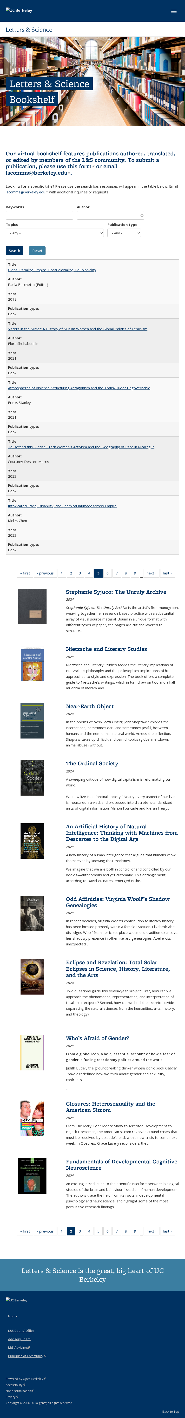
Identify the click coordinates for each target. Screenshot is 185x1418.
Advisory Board (19, 1339)
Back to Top (170, 1411)
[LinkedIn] (19, 1308)
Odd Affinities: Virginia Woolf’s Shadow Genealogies (118, 902)
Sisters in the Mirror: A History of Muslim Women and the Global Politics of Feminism (77, 328)
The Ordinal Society (92, 763)
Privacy (12, 1397)
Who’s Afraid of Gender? (97, 1038)
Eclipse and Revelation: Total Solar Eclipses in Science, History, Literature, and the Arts (118, 968)
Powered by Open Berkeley (26, 1379)
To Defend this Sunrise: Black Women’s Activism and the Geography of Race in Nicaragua (81, 446)
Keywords (15, 206)
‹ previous (47, 574)
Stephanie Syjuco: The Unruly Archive (116, 591)
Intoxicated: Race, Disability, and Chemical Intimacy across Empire (62, 505)
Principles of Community (27, 1356)
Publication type (122, 224)
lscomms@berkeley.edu (38, 172)
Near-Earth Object (90, 706)
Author (83, 206)
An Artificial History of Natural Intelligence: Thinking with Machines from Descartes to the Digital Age (122, 833)
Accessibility (15, 1385)
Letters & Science (29, 29)
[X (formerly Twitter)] (10, 1308)
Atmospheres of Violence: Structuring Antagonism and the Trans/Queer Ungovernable (79, 387)
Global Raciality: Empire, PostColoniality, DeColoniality (52, 269)
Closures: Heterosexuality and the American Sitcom (110, 1107)
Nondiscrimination (20, 1391)
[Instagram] (29, 1308)
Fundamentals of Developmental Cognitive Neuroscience (121, 1164)
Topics (12, 224)
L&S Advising (19, 1347)
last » (169, 574)
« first (26, 574)
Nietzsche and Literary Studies (106, 649)
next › (153, 574)
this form (80, 166)
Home (12, 1316)
